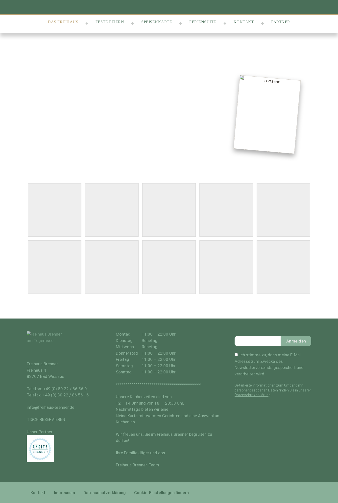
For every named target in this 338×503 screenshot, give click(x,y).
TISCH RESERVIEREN (46, 419)
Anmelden (296, 341)
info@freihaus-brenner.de (50, 407)
